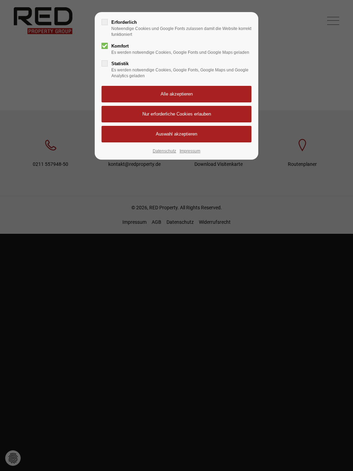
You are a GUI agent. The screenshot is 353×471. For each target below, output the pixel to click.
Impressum (190, 151)
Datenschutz (164, 151)
